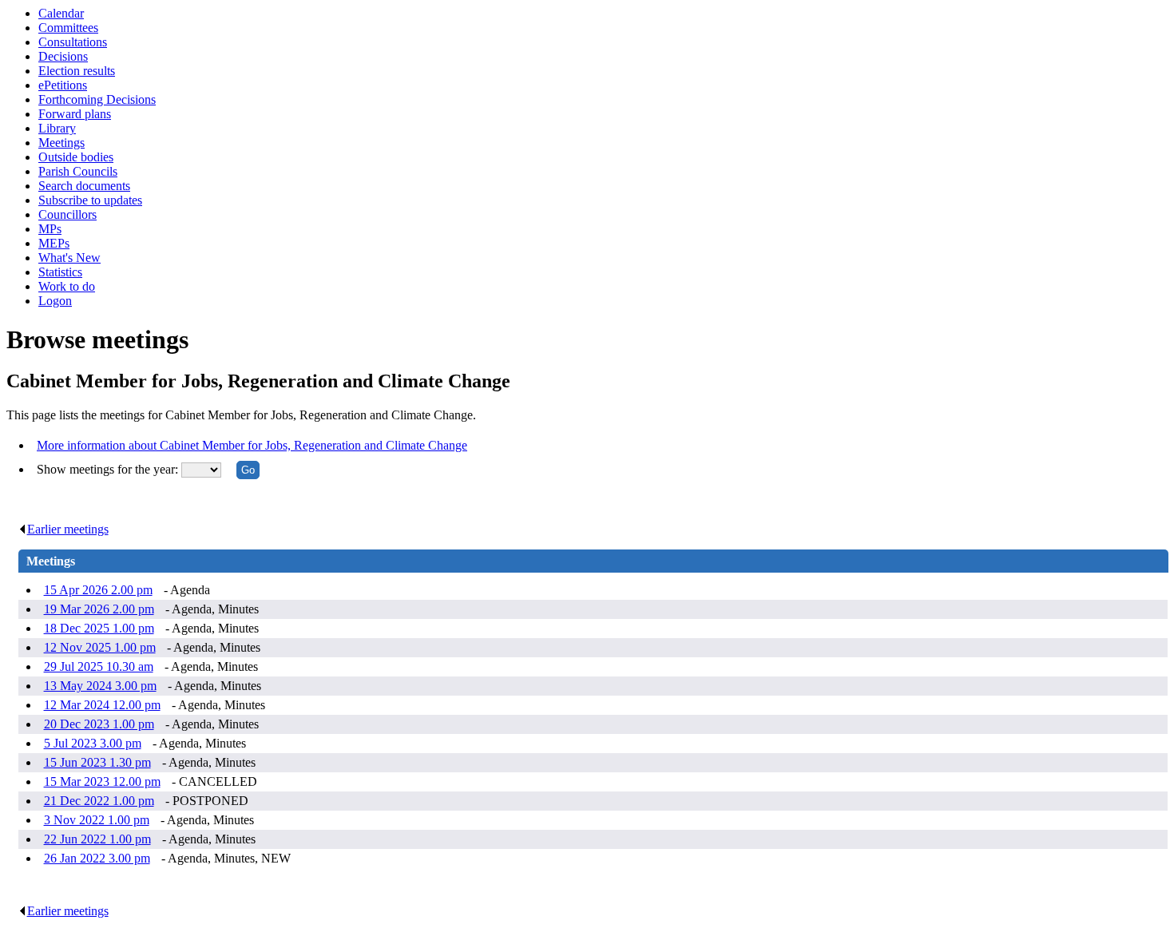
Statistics (60, 272)
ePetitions (62, 85)
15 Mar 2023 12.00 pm (102, 781)
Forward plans (74, 114)
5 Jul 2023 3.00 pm (92, 743)
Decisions (63, 56)
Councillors (67, 214)
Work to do (66, 286)
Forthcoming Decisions (97, 99)
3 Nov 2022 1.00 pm (96, 820)
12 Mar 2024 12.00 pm (102, 705)
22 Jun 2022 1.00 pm (97, 839)
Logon (55, 300)
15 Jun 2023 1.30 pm (97, 762)
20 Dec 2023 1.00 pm (99, 724)
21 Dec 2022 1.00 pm (99, 800)
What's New (69, 257)
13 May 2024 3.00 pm (100, 685)
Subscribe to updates (90, 200)
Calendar (61, 13)
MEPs (53, 243)
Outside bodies (75, 157)
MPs (49, 229)
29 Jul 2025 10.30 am (98, 666)
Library (57, 128)
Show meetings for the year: (109, 469)
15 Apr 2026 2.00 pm (98, 590)
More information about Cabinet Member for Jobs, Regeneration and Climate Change (252, 445)
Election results (76, 70)
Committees (68, 27)
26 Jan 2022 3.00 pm (97, 858)
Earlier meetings (68, 529)
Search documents (84, 185)
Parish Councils (77, 171)
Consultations (72, 42)
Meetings (61, 142)
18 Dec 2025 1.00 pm (99, 628)
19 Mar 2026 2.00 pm (99, 609)
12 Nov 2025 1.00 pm (100, 647)
